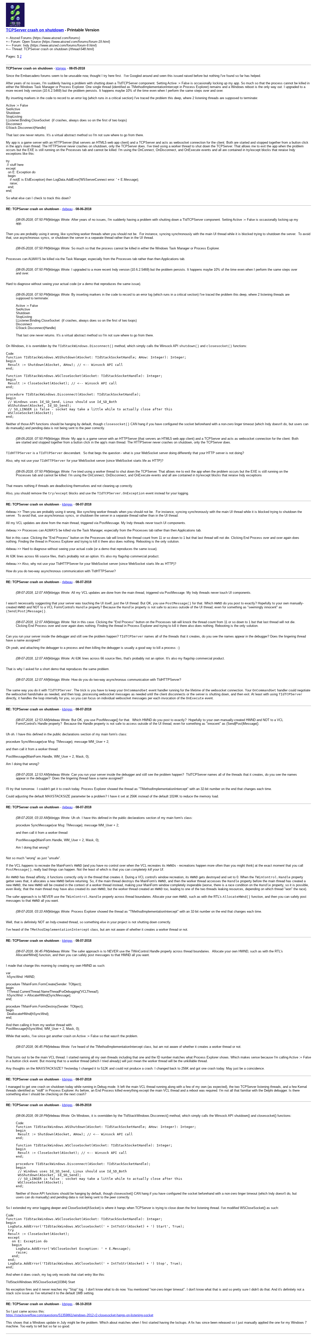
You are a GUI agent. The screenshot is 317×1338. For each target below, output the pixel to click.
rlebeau (67, 209)
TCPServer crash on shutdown (35, 30)
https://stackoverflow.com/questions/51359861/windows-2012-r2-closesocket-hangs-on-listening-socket (79, 1315)
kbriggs (61, 68)
